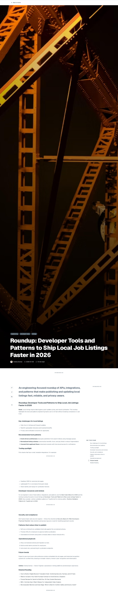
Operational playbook (95, 458)
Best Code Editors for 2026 (69, 495)
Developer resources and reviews (99, 450)
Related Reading (94, 462)
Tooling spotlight (94, 447)
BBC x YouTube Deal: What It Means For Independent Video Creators (41, 582)
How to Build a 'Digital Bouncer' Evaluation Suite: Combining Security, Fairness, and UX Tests (48, 574)
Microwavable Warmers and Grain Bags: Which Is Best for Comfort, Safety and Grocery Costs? (48, 585)
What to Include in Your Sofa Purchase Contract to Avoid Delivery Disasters (43, 576)
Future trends (94, 460)
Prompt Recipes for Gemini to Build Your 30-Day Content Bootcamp (41, 579)
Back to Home (17, 2)
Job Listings (72, 403)
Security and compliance (96, 452)
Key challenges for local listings (98, 443)
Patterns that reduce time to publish (97, 455)
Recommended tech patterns (97, 445)
